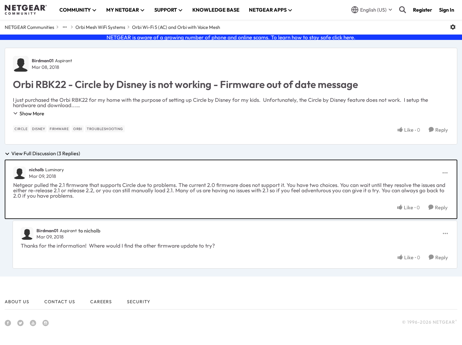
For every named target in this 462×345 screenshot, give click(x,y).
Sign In (446, 10)
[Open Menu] (452, 27)
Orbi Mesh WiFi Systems (100, 27)
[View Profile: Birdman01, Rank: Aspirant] (21, 64)
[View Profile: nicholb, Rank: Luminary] (19, 173)
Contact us (59, 301)
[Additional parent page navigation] (65, 27)
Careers (101, 301)
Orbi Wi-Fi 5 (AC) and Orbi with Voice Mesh (176, 27)
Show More (31, 113)
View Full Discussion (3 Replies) (45, 153)
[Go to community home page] (26, 10)
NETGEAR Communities (29, 27)
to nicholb (89, 230)
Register (422, 10)
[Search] (402, 10)
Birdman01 (42, 60)
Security (138, 301)
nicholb (36, 169)
